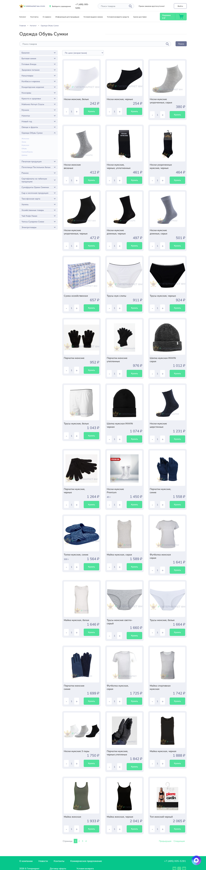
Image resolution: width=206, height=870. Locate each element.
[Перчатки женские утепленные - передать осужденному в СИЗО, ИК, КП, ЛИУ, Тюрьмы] (124, 337)
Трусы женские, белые (162, 620)
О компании (26, 860)
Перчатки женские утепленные (117, 359)
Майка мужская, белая (76, 620)
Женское (25, 138)
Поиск (181, 43)
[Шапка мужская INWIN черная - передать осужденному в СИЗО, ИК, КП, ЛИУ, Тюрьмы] (124, 402)
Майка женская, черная (120, 816)
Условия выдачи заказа (93, 17)
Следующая (179, 841)
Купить (91, 111)
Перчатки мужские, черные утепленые (117, 752)
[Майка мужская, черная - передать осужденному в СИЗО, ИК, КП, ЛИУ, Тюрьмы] (167, 730)
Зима (24, 142)
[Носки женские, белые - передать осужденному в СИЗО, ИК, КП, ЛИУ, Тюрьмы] (81, 78)
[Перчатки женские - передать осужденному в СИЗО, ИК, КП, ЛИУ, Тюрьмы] (81, 337)
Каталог (22, 17)
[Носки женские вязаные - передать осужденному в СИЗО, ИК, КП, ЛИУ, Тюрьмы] (81, 143)
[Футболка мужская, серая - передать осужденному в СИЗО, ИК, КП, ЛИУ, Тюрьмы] (124, 664)
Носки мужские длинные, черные (116, 232)
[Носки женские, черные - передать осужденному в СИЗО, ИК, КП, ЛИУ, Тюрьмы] (124, 78)
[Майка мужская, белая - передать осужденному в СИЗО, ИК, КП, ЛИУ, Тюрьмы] (81, 599)
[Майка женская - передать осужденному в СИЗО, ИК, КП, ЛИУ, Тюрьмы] (81, 796)
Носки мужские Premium (115, 490)
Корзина (166, 15)
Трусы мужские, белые (76, 423)
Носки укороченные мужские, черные (161, 166)
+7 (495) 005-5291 (175, 860)
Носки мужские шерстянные (158, 425)
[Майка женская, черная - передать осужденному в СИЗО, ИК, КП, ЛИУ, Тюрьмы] (124, 796)
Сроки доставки (140, 17)
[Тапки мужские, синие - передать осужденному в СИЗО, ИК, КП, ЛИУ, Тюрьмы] (81, 533)
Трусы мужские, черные (163, 295)
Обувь (24, 148)
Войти (180, 6)
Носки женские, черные (120, 99)
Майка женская (72, 816)
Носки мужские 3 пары (76, 751)
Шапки (24, 155)
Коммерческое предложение (86, 860)
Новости (43, 860)
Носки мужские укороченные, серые (161, 100)
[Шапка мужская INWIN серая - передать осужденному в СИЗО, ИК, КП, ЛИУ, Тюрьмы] (167, 337)
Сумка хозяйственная (76, 295)
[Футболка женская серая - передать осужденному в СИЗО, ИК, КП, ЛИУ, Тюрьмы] (167, 533)
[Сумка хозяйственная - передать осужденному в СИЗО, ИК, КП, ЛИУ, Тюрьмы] (81, 275)
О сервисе (47, 17)
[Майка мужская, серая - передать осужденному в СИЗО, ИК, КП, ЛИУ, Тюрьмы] (124, 533)
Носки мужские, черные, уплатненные (118, 166)
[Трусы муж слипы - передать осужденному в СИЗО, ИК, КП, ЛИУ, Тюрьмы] (124, 275)
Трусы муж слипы (116, 295)
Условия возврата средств (118, 17)
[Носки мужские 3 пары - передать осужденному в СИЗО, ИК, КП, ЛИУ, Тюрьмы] (81, 730)
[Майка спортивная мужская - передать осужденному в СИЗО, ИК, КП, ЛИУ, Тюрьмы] (167, 664)
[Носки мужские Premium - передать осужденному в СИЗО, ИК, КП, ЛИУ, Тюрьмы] (124, 468)
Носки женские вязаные (72, 166)
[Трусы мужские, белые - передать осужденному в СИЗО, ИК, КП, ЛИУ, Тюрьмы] (81, 402)
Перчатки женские (74, 357)
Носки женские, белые (76, 99)
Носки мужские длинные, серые (158, 232)
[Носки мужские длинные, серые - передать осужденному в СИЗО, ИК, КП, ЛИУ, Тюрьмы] (167, 209)
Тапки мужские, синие (76, 554)
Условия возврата (85, 868)
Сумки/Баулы (27, 151)
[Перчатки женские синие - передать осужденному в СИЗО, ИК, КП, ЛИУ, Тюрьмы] (81, 664)
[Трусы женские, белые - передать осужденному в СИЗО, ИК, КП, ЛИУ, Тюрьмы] (167, 599)
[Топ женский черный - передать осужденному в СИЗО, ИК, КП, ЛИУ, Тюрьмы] (167, 796)
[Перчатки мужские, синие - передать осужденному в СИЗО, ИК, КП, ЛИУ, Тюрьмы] (167, 468)
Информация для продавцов (67, 17)
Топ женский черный (161, 816)
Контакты (34, 17)
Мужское (25, 145)
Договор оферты (58, 868)
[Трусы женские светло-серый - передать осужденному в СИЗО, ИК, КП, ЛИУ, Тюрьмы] (124, 599)
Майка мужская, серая (119, 554)
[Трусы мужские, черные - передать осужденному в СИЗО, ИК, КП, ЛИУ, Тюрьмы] (167, 275)
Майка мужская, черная (163, 751)
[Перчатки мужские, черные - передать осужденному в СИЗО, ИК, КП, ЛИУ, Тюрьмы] (81, 468)
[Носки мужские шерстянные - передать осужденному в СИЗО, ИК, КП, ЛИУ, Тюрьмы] (167, 402)
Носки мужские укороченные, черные (75, 232)
